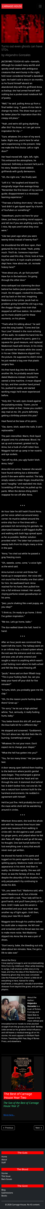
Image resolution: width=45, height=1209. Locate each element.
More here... (9, 1115)
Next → (39, 1127)
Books (4, 1195)
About (4, 1159)
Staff (3, 1162)
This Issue (5, 1176)
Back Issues (6, 1179)
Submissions (7, 1192)
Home (4, 1156)
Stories (4, 1173)
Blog (3, 1189)
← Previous (8, 1127)
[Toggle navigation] (40, 6)
